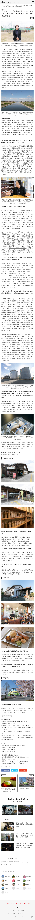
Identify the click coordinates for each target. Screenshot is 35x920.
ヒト (12, 5)
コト (23, 862)
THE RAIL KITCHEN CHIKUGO (17, 248)
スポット (5, 864)
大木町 (8, 766)
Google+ (24, 770)
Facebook (6, 770)
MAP (25, 721)
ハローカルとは (20, 910)
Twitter (15, 770)
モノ (11, 864)
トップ (2, 5)
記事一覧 (7, 5)
